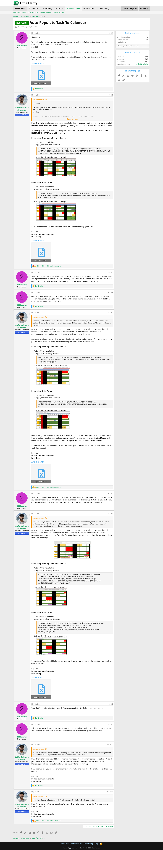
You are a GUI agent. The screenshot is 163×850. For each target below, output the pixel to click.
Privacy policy (88, 844)
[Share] (108, 33)
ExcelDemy (20, 8)
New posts (34, 12)
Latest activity (59, 12)
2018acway (21, 27)
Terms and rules (76, 844)
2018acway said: (38, 100)
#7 (112, 513)
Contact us (65, 844)
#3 (112, 272)
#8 (112, 704)
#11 (111, 792)
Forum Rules (88, 8)
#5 (112, 312)
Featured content (19, 12)
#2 (112, 95)
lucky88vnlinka (142, 64)
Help (96, 844)
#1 (112, 33)
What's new (74, 8)
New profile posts (46, 12)
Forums (35, 8)
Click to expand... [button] (72, 119)
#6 (112, 493)
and (48, 266)
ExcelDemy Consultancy (53, 8)
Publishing (104, 8)
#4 (112, 292)
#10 (111, 744)
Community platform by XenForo (81, 848)
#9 (112, 724)
